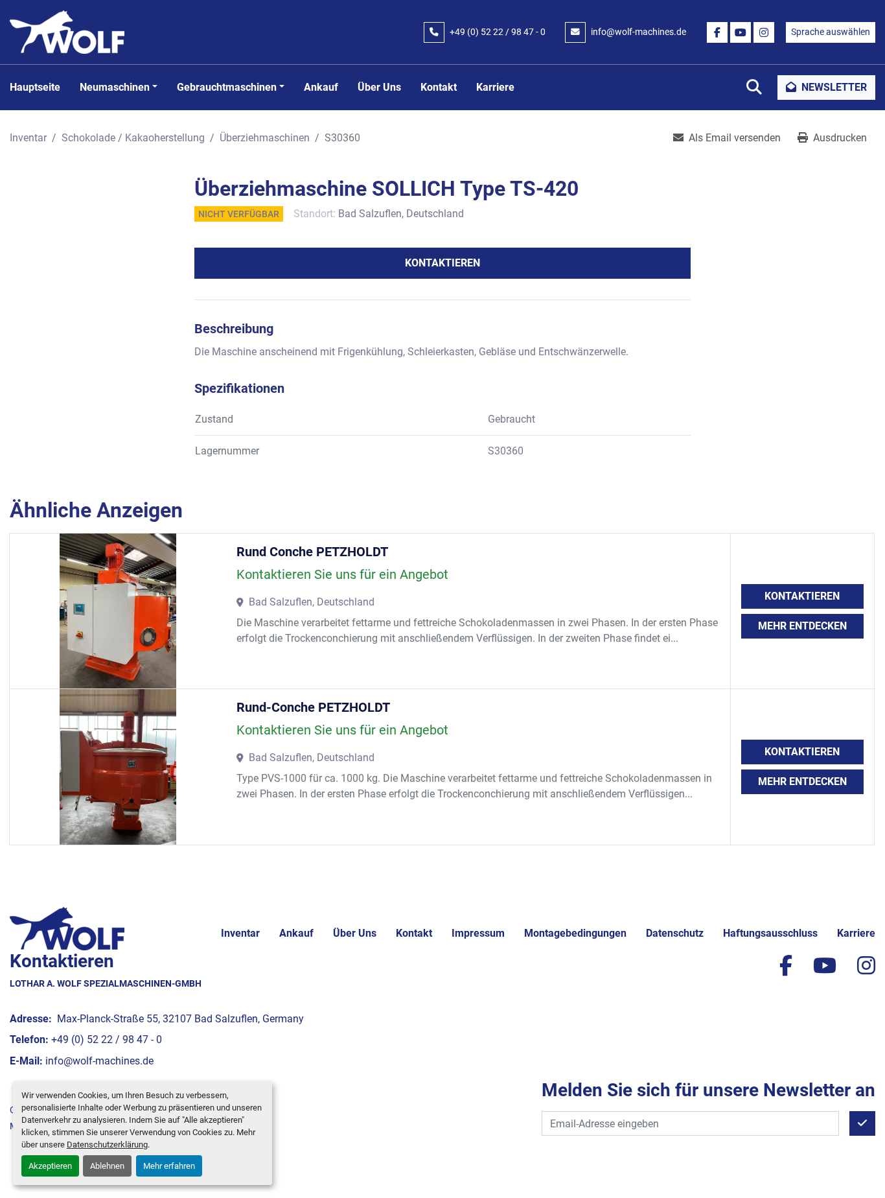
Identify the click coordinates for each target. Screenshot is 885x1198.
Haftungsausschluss (770, 933)
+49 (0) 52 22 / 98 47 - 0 (498, 32)
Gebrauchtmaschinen (227, 87)
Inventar (240, 933)
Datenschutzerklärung (107, 1144)
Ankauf (321, 87)
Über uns (379, 87)
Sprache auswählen (830, 32)
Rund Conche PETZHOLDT (312, 551)
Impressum (478, 933)
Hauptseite (35, 87)
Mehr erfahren (169, 1166)
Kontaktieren (442, 263)
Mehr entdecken (802, 626)
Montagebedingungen (575, 933)
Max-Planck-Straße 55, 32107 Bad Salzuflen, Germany (179, 1019)
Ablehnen (107, 1166)
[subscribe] (862, 1123)
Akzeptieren (50, 1166)
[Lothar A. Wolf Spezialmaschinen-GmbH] (67, 928)
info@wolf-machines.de (638, 32)
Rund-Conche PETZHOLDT (313, 707)
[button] (118, 87)
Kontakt (438, 87)
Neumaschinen (115, 87)
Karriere (495, 87)
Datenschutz (675, 933)
